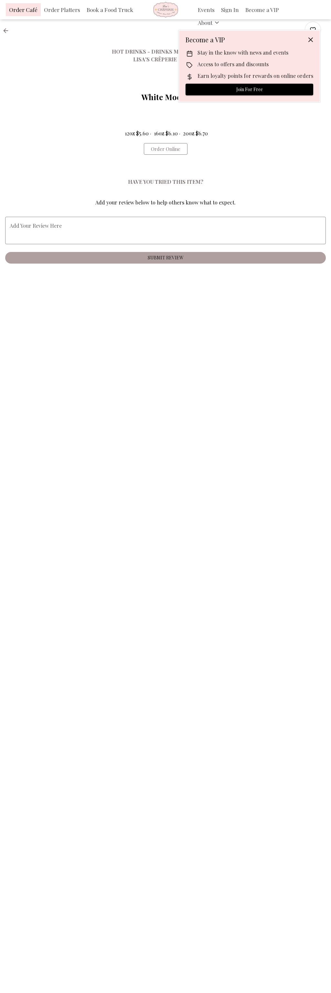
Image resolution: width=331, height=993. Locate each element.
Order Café (23, 9)
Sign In (230, 9)
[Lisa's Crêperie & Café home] (165, 10)
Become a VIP (262, 9)
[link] (165, 149)
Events (206, 9)
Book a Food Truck (110, 9)
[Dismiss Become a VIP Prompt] (310, 40)
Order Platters (62, 9)
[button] (209, 22)
